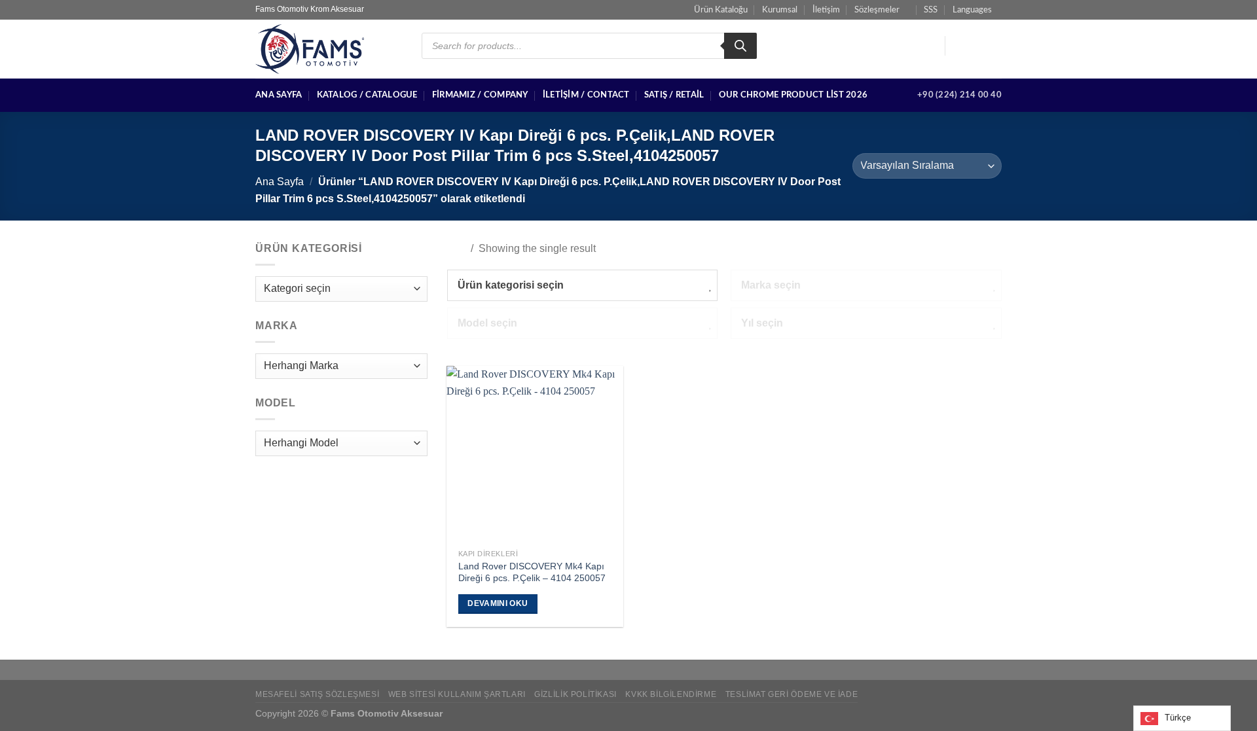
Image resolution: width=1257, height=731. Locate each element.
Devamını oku (497, 603)
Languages (972, 10)
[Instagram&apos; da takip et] (976, 46)
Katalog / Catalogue (367, 95)
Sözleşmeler (877, 10)
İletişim (826, 10)
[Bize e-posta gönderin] (993, 46)
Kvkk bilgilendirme (670, 694)
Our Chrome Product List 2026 (793, 95)
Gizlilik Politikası (575, 694)
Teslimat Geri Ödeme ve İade (791, 694)
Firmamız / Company (480, 95)
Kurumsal (779, 10)
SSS (931, 10)
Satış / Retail (674, 95)
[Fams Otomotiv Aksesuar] (328, 49)
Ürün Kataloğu (721, 10)
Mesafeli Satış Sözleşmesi (317, 694)
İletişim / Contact (586, 95)
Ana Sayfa (278, 95)
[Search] (740, 46)
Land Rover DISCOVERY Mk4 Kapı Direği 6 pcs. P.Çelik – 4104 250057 (532, 572)
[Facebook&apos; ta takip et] (959, 46)
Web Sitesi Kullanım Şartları (457, 694)
